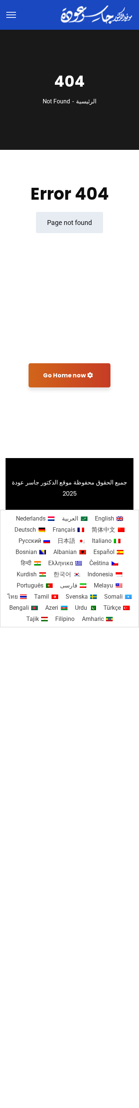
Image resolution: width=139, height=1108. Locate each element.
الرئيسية (86, 101)
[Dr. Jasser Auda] (97, 14)
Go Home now (65, 375)
